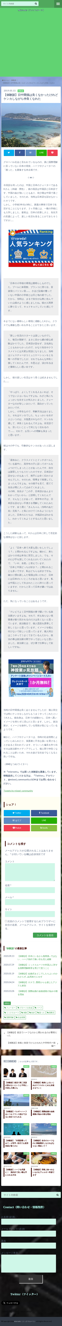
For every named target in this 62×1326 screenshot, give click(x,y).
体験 (25, 1012)
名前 (8, 885)
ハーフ (39, 1008)
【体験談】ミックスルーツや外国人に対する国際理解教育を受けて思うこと (38, 966)
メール (9, 897)
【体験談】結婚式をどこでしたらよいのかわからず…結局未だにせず (38, 975)
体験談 (10, 948)
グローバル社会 (26, 1008)
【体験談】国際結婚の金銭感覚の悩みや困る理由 (38, 993)
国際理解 (10, 1017)
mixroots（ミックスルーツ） (25, 1321)
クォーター (10, 1008)
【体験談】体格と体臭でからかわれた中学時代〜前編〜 (31, 1044)
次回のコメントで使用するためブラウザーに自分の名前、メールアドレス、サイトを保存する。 (30, 925)
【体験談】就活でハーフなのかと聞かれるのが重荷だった (31, 1034)
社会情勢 (21, 1017)
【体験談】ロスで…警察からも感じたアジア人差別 (37, 984)
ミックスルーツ (12, 1012)
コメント (10, 861)
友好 (33, 1012)
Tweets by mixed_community (18, 790)
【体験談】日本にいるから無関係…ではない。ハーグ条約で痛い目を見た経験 (37, 958)
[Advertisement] (31, 44)
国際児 (51, 1012)
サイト (8, 909)
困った (42, 1012)
